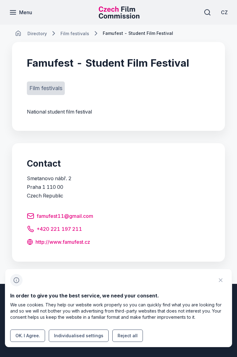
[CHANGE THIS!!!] (18, 33)
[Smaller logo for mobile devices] (119, 17)
